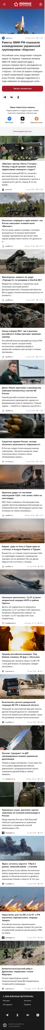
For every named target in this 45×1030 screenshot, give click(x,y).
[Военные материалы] (22, 4)
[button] (5, 97)
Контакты (27, 1001)
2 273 (41, 357)
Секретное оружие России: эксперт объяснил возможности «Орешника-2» (21, 443)
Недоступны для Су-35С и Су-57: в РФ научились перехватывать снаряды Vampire (21, 918)
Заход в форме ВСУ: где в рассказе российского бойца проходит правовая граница (21, 334)
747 (41, 779)
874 (41, 623)
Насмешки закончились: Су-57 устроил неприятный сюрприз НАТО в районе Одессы (21, 600)
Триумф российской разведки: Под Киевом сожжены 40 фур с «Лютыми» (21, 655)
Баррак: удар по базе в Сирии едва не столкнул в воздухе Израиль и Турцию (21, 548)
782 (41, 722)
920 (41, 566)
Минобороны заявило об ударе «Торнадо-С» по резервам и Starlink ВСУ (22, 278)
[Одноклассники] (17, 1015)
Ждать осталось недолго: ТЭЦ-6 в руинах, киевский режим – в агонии (19, 865)
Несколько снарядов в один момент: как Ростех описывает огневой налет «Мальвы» (22, 223)
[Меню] (4, 4)
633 (41, 833)
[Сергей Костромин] (3, 300)
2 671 (41, 246)
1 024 (41, 461)
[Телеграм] (7, 1015)
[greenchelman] (3, 38)
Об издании (7, 1004)
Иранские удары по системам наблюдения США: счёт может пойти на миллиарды (22, 496)
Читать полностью (22, 89)
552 (41, 938)
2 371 (41, 300)
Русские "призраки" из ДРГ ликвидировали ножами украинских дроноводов (20, 756)
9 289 (41, 189)
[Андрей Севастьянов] (3, 246)
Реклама (6, 1001)
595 (41, 884)
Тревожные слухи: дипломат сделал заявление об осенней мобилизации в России (21, 813)
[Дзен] (37, 1015)
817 (41, 671)
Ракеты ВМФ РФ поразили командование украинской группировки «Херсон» (21, 46)
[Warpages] (3, 833)
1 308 (41, 411)
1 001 (41, 515)
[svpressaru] (3, 671)
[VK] (27, 1015)
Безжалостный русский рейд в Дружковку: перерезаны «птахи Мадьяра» (17, 972)
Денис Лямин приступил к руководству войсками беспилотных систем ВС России (21, 391)
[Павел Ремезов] (3, 357)
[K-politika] (3, 722)
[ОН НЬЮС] (3, 461)
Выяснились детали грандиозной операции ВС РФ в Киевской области (20, 703)
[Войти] (40, 4)
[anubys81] (3, 189)
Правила (27, 1004)
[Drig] (3, 779)
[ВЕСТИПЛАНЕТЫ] (3, 623)
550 (41, 989)
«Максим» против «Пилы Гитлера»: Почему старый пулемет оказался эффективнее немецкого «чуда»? (19, 167)
